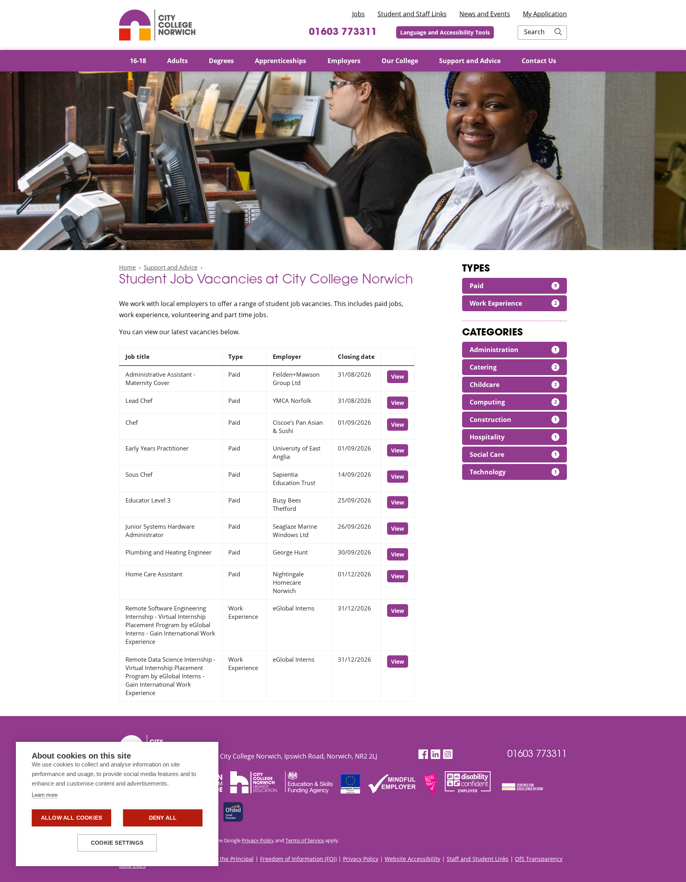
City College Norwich (157, 25)
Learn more (45, 795)
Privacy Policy (258, 840)
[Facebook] (423, 754)
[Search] (558, 32)
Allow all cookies (71, 818)
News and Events (484, 14)
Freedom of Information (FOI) (298, 859)
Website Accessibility (412, 859)
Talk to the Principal (227, 859)
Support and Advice (170, 267)
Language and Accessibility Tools (445, 32)
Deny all (163, 818)
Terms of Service (304, 840)
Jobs (358, 14)
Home (127, 267)
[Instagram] (448, 754)
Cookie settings (117, 843)
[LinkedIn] (435, 754)
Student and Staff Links (412, 14)
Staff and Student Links (478, 859)
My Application (545, 14)
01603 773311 (343, 32)
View (397, 376)
